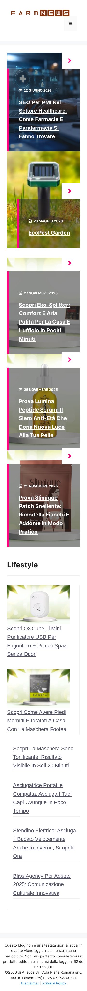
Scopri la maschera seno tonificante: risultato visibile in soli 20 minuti (43, 757)
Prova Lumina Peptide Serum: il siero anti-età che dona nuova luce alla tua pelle (43, 418)
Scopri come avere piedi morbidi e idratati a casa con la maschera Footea (36, 720)
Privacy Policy (54, 983)
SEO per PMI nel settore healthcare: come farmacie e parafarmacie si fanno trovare (43, 119)
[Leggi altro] (71, 61)
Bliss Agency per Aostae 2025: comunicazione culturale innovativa (42, 884)
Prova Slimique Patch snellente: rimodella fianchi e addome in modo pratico (44, 515)
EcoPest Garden (49, 233)
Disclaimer (30, 983)
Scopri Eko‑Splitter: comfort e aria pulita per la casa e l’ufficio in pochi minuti (44, 322)
